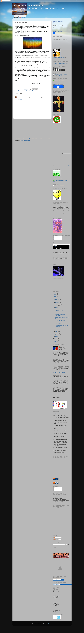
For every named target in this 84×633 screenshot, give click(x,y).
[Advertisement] (32, 128)
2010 (55, 340)
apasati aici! (26, 30)
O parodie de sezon (59, 310)
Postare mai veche (45, 138)
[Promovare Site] (59, 80)
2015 (55, 293)
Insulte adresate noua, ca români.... (62, 317)
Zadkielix (62, 346)
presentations (60, 165)
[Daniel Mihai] (53, 22)
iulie (56, 307)
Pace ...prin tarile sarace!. (60, 322)
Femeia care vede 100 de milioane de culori (26, 90)
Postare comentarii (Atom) (25, 140)
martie (56, 333)
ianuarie (57, 336)
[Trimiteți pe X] (35, 89)
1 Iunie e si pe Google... (59, 327)
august (56, 305)
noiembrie (57, 300)
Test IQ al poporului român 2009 (61, 63)
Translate (23, 17)
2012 (55, 297)
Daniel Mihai (55, 21)
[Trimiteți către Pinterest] (37, 89)
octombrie (57, 302)
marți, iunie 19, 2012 (28, 96)
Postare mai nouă (19, 138)
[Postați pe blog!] (33, 89)
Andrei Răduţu (21, 96)
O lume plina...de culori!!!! (60, 320)
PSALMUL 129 (56, 413)
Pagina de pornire (32, 138)
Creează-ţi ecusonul (60, 21)
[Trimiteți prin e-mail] (32, 89)
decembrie (57, 299)
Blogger (49, 623)
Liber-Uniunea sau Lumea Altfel (27, 5)
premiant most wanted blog (58, 57)
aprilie (56, 331)
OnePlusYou (60, 75)
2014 (55, 294)
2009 (55, 341)
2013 (55, 296)
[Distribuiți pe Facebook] (36, 89)
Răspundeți (20, 99)
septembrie (57, 304)
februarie (57, 334)
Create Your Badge (60, 31)
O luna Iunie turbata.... (59, 318)
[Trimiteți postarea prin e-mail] (30, 89)
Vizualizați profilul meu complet (59, 372)
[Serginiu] (57, 199)
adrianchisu (67, 165)
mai (56, 329)
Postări (56, 487)
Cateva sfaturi (58, 323)
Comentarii (57, 239)
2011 (55, 338)
